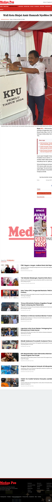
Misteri (38, 486)
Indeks (1, 9)
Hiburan (39, 492)
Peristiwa (5, 6)
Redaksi (9, 496)
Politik (48, 488)
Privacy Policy (25, 496)
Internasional (40, 490)
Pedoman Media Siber (17, 496)
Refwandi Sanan (5, 19)
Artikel (48, 490)
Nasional (21, 6)
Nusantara (26, 6)
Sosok (38, 488)
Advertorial (49, 486)
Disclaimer (31, 496)
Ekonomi (42, 6)
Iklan (36, 496)
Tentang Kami (3, 496)
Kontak (39, 496)
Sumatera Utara (13, 6)
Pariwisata (49, 485)
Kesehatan (49, 483)
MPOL (42, 128)
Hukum (31, 6)
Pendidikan (39, 485)
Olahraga (36, 6)
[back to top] (49, 500)
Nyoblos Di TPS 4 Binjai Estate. (44, 193)
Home (1, 6)
